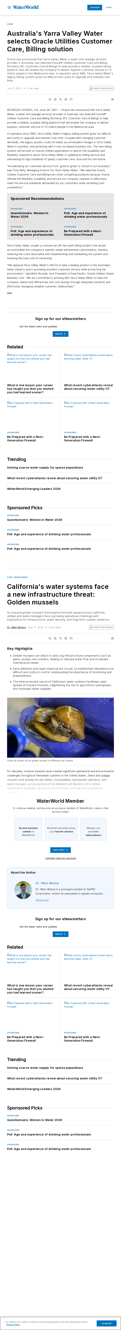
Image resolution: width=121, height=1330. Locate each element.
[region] (60, 1323)
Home (10, 24)
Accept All (106, 1323)
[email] (71, 99)
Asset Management (17, 577)
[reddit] (65, 99)
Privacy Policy (13, 1325)
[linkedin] (55, 99)
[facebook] (49, 99)
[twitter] (60, 99)
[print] (112, 99)
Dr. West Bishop (16, 627)
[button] (9, 7)
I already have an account (60, 858)
